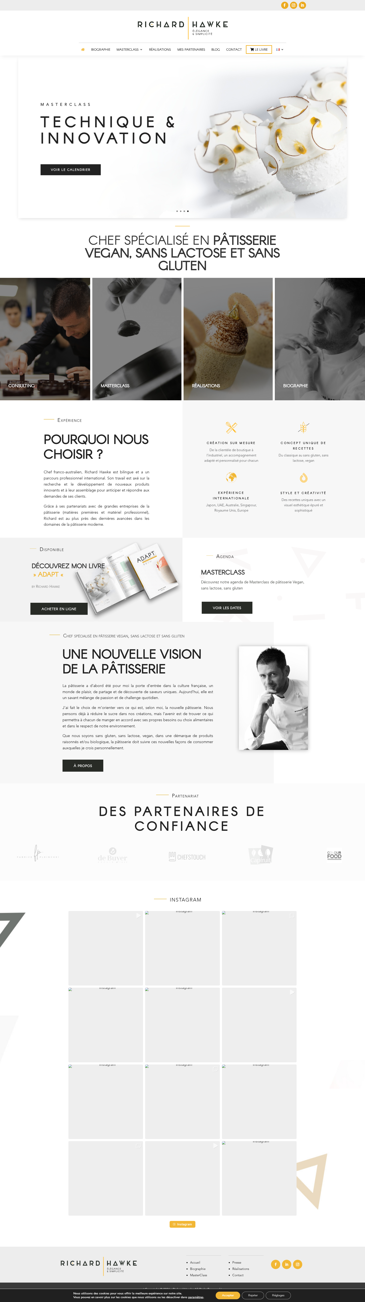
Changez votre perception (96, 105)
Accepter (228, 1295)
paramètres (195, 1297)
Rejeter (253, 1295)
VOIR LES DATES (227, 608)
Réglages (278, 1295)
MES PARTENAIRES (191, 49)
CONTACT (234, 49)
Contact (238, 1275)
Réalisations (240, 1269)
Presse (236, 1262)
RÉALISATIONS (160, 49)
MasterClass (198, 1275)
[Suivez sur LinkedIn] (302, 5)
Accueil (195, 1262)
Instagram (184, 1224)
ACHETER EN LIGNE (59, 609)
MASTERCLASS (128, 49)
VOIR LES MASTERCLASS (73, 170)
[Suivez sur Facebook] (284, 5)
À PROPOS (83, 766)
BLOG (215, 49)
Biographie (198, 1269)
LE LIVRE (261, 49)
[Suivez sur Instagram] (293, 5)
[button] (105, 948)
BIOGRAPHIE (100, 49)
